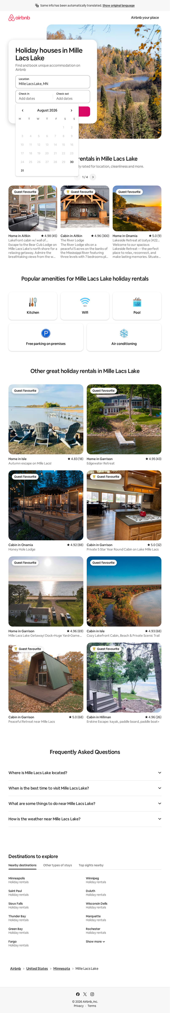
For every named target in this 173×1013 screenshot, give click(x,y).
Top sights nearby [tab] (91, 865)
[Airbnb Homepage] (19, 17)
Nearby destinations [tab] (22, 865)
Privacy (79, 1006)
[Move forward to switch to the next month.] (71, 110)
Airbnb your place (145, 17)
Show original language (119, 5)
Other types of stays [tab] (57, 865)
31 (22, 170)
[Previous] (77, 177)
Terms (92, 1006)
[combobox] (53, 83)
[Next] (92, 177)
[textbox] (34, 98)
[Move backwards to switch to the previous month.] (23, 110)
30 (72, 162)
